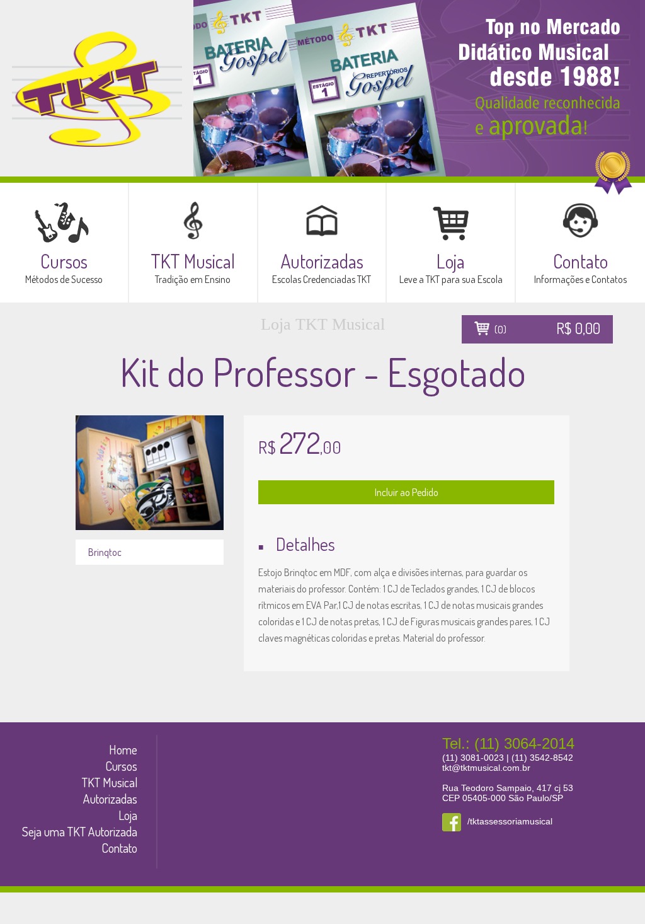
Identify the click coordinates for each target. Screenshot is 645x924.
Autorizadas (110, 798)
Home (123, 749)
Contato (119, 848)
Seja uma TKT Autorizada (79, 831)
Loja (127, 815)
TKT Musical (109, 782)
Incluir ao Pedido (406, 492)
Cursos (121, 766)
